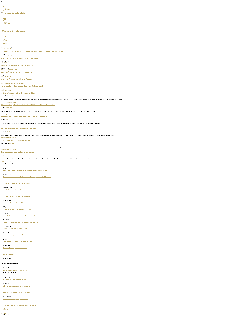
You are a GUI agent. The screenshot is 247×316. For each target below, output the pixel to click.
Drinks (4, 5)
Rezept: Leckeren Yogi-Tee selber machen (16, 140)
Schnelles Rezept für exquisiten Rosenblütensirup (17, 286)
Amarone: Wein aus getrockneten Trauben (16, 79)
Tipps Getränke (8, 48)
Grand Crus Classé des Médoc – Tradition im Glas (17, 183)
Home (4, 3)
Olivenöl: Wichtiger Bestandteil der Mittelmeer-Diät (20, 128)
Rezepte (5, 8)
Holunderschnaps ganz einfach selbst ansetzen (18, 152)
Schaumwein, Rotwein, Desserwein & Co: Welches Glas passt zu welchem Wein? (25, 170)
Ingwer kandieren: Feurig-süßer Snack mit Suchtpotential (22, 86)
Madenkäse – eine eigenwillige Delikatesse (15, 299)
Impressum (6, 308)
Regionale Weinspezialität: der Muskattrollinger (18, 93)
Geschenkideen (6, 9)
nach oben (3, 313)
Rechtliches (5, 309)
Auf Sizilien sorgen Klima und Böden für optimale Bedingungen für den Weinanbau (32, 51)
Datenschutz (6, 311)
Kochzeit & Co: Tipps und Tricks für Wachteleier (16, 292)
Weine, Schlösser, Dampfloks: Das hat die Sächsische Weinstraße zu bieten (28, 105)
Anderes (5, 10)
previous (3, 161)
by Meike (12, 155)
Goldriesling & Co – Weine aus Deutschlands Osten (17, 241)
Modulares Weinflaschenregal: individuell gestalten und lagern (24, 116)
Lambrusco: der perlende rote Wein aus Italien (16, 203)
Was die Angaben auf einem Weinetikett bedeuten (19, 58)
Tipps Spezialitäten (12, 69)
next (10, 161)
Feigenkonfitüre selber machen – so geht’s (16, 72)
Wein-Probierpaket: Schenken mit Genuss (15, 270)
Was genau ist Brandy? (9, 261)
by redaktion (11, 96)
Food (4, 6)
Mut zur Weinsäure (8, 254)
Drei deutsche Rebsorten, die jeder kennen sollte (18, 65)
